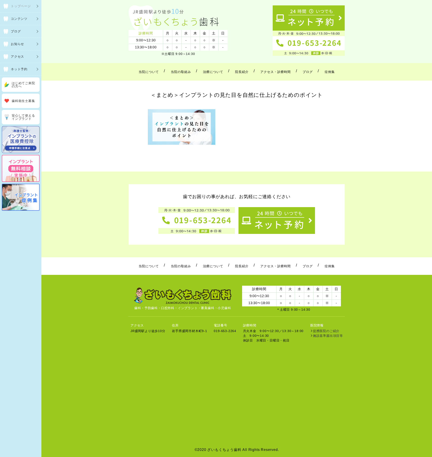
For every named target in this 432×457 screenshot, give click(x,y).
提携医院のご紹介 (326, 331)
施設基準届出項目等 (328, 335)
